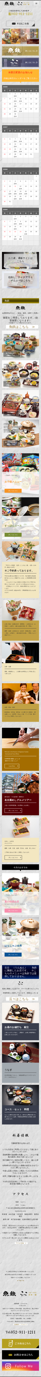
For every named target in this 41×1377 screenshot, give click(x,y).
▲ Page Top (20, 1280)
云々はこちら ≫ (22, 999)
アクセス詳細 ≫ (21, 1243)
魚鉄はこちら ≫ (22, 327)
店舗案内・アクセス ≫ (21, 1324)
